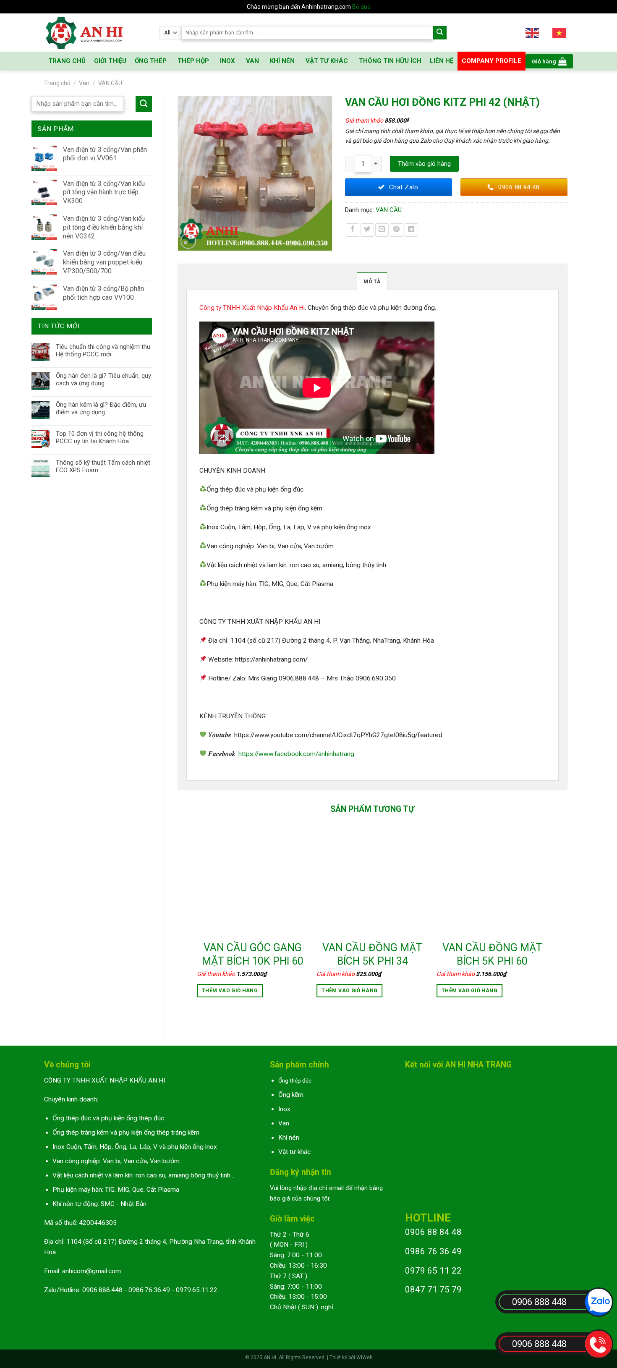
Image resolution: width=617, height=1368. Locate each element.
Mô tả (371, 281)
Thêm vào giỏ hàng (424, 163)
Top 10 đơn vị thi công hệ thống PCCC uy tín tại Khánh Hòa (100, 437)
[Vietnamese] (559, 32)
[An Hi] (95, 32)
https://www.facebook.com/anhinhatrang (296, 754)
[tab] (372, 281)
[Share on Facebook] (352, 230)
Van (84, 83)
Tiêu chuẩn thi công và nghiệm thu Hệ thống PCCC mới (103, 350)
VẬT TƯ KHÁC (327, 61)
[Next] (547, 921)
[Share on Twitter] (367, 230)
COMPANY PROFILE (491, 61)
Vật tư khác (294, 1152)
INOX (227, 61)
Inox (284, 1109)
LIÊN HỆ (441, 61)
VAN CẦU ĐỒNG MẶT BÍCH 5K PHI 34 (372, 955)
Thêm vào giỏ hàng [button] (230, 991)
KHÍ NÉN (282, 61)
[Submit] (440, 33)
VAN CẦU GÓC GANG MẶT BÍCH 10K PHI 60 (252, 955)
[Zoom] (188, 241)
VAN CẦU (110, 83)
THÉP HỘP (193, 61)
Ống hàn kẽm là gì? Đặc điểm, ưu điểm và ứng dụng (101, 408)
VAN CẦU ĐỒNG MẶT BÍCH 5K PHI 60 (492, 955)
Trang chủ (57, 83)
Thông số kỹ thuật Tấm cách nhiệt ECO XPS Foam (103, 466)
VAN (252, 61)
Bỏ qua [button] (361, 6)
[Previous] (197, 921)
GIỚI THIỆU (110, 61)
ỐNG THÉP (151, 61)
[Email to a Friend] (382, 230)
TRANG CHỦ (67, 61)
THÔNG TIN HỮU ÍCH (390, 61)
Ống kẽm (290, 1095)
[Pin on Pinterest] (396, 230)
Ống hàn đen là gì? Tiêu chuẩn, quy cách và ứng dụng (103, 379)
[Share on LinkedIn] (411, 230)
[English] (532, 32)
